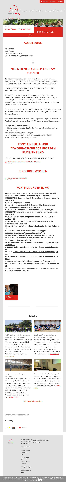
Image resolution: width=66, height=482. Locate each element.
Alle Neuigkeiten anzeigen (33, 401)
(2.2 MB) (16, 179)
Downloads (52, 1)
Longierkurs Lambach (21, 203)
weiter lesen (9, 356)
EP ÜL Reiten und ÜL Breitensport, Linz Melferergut (33, 210)
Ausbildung (9, 421)
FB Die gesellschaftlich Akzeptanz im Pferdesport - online (35, 261)
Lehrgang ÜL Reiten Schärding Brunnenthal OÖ (36, 235)
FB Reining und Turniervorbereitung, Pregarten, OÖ (36, 193)
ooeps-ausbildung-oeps (10, 298)
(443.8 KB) (23, 162)
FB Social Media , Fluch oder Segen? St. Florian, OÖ (32, 196)
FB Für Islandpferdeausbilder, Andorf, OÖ (29, 233)
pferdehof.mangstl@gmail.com (21, 56)
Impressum (36, 442)
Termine (60, 11)
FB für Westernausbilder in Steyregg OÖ (31, 231)
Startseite (15, 11)
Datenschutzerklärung (41, 440)
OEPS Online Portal (45, 31)
